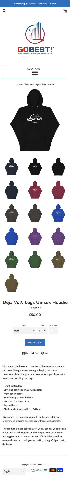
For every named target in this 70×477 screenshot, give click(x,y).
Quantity (53, 325)
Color (24, 325)
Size (42, 325)
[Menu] (35, 73)
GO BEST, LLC (43, 464)
